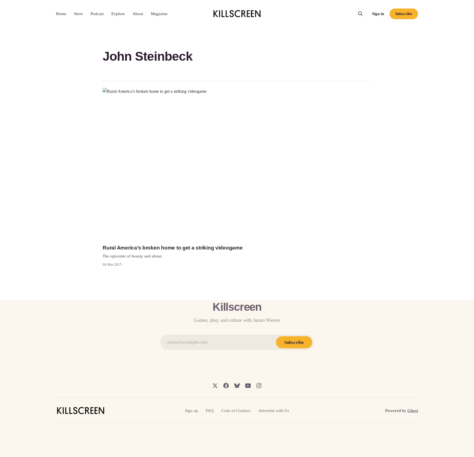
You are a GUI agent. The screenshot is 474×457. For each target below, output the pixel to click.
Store (78, 14)
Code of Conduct (236, 410)
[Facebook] (226, 385)
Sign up (191, 410)
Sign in (378, 14)
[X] (215, 385)
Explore (118, 14)
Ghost (412, 410)
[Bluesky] (237, 385)
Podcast (97, 14)
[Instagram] (259, 385)
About (137, 14)
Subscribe (403, 14)
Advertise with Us (273, 410)
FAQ (210, 410)
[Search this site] (360, 13)
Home (61, 14)
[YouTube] (248, 385)
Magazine (159, 14)
